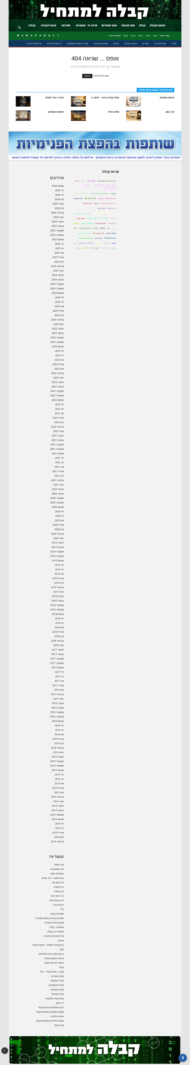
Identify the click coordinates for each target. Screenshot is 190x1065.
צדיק (102, 228)
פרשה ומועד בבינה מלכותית (51, 953)
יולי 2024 (59, 297)
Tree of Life (91, 181)
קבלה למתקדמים (56, 985)
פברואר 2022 (57, 426)
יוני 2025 (59, 248)
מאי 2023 (59, 359)
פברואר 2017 (57, 694)
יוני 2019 (59, 569)
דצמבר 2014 (58, 805)
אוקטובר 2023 (57, 337)
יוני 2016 (59, 729)
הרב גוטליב (59, 891)
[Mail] (40, 36)
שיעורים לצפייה (57, 1016)
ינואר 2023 (58, 377)
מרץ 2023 (59, 368)
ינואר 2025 (58, 270)
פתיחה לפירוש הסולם (54, 962)
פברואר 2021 (57, 480)
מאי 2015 (59, 783)
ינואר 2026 (58, 217)
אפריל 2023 (58, 364)
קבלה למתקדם (57, 980)
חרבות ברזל (58, 904)
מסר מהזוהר (128, 25)
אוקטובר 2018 (57, 605)
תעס (77, 248)
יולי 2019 (59, 564)
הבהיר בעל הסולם (54, 97)
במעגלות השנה (57, 873)
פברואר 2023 (57, 373)
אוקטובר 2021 (57, 444)
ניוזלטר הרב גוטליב (55, 931)
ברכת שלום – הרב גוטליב (52, 877)
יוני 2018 (59, 622)
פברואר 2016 (57, 747)
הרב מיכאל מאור (56, 900)
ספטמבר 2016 (57, 716)
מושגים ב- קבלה (56, 927)
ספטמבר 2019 (57, 556)
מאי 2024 (59, 306)
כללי (62, 909)
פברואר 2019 (57, 587)
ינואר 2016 (58, 752)
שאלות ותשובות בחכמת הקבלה (50, 1011)
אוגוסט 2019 (58, 560)
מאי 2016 (59, 734)
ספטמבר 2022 (57, 395)
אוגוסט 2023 (58, 346)
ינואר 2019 (58, 591)
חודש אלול (113, 111)
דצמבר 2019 (58, 542)
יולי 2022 (59, 404)
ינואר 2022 (58, 431)
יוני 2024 (59, 301)
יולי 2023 (59, 350)
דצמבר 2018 (58, 596)
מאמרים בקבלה (57, 913)
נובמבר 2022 (58, 386)
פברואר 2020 (57, 533)
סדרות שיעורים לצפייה (53, 935)
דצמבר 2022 (58, 382)
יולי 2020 (59, 511)
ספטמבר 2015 (57, 765)
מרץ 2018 (59, 636)
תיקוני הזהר (95, 248)
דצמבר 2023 (58, 328)
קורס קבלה (98, 238)
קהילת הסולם (110, 238)
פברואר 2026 (57, 212)
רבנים (75, 243)
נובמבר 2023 (58, 333)
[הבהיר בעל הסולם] (23, 101)
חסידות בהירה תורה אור (82, 214)
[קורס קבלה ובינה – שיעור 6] (78, 101)
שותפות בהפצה (101, 43)
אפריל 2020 (58, 524)
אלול (83, 181)
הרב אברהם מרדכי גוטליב (107, 199)
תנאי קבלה (59, 1025)
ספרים (61, 940)
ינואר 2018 (58, 645)
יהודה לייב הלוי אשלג (98, 218)
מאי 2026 (59, 199)
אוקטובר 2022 (57, 390)
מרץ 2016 (59, 743)
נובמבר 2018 (58, 600)
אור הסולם (59, 864)
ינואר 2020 (58, 538)
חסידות (66, 25)
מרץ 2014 (59, 836)
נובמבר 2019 (58, 547)
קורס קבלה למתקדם (55, 998)
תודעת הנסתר (105, 248)
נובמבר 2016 (58, 707)
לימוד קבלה (81, 219)
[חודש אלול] (78, 115)
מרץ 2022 (59, 422)
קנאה (114, 243)
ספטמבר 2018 (57, 609)
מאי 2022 (59, 413)
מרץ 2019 (59, 582)
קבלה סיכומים (58, 993)
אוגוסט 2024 (58, 292)
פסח (62, 949)
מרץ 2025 (59, 261)
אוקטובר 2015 (57, 761)
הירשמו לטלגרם (54, 43)
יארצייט (113, 219)
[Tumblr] (22, 36)
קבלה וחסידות (57, 976)
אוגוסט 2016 (58, 721)
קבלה (142, 25)
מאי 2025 (59, 252)
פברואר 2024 (57, 319)
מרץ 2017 (59, 689)
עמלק (114, 228)
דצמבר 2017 (58, 649)
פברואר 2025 (57, 266)
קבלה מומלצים (57, 989)
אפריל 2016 (58, 738)
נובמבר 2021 (58, 440)
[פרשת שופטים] (133, 101)
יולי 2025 (59, 243)
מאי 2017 (59, 680)
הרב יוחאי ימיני (57, 895)
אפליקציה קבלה (34, 43)
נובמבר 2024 (58, 279)
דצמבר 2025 (58, 221)
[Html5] (49, 36)
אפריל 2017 (58, 685)
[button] (19, 26)
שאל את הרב (160, 43)
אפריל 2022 (58, 417)
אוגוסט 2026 (58, 185)
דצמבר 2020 (58, 489)
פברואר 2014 (57, 841)
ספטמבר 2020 (57, 502)
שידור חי (92, 25)
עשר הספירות (109, 25)
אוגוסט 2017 (58, 667)
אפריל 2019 (58, 578)
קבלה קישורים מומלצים (77, 43)
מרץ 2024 (59, 315)
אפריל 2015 (58, 787)
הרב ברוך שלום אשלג (108, 203)
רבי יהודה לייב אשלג (86, 243)
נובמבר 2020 (58, 493)
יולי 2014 (59, 823)
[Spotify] (27, 36)
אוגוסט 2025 (58, 239)
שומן (114, 248)
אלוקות (77, 181)
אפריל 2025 (58, 257)
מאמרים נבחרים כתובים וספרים (50, 918)
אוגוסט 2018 (58, 613)
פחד (108, 228)
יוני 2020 (59, 515)
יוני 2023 (59, 355)
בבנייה (148, 36)
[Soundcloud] (31, 36)
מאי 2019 (59, 573)
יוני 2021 (59, 462)
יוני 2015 (59, 778)
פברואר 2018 (57, 640)
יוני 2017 (59, 676)
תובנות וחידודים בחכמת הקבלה (50, 1020)
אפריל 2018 (58, 631)
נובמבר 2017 (58, 654)
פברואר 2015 (57, 796)
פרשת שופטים (167, 97)
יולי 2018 (59, 618)
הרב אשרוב (59, 886)
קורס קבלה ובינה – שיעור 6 (105, 97)
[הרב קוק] (133, 115)
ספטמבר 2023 (57, 341)
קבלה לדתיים (111, 233)
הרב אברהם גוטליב (82, 194)
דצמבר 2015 (58, 756)
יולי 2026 (59, 190)
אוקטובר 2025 (57, 230)
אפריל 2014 (58, 832)
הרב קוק (170, 111)
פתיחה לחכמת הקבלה (54, 958)
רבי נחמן (60, 1002)
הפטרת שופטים (56, 111)
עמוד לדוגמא (165, 36)
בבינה (155, 36)
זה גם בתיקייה (88, 203)
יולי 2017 (59, 671)
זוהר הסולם (112, 208)
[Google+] (53, 36)
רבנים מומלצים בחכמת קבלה (51, 1007)
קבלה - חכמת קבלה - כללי (85, 228)
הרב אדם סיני (58, 882)
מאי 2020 (59, 520)
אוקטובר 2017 (57, 658)
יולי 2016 (59, 725)
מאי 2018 (59, 627)
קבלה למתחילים (98, 233)
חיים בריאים (102, 208)
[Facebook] (58, 36)
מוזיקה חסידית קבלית (54, 922)
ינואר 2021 (58, 484)
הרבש (97, 203)
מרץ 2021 (59, 475)
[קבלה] (95, 9)
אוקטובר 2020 (57, 498)
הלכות (116, 43)
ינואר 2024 (58, 324)
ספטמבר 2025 (57, 234)
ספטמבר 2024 (57, 288)
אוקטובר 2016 (57, 712)
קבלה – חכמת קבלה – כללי (52, 971)
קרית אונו (107, 243)
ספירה (76, 223)
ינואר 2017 (58, 698)
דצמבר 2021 (58, 435)
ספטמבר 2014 (57, 814)
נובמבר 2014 (58, 810)
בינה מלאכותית (57, 869)
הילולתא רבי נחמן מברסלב (100, 194)
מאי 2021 (59, 466)
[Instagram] (44, 36)
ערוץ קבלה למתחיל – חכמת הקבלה (48, 944)
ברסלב (113, 194)
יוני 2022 (59, 408)
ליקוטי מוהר (112, 223)
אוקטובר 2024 (57, 283)
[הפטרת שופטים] (23, 115)
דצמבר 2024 (58, 275)
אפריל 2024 (58, 310)
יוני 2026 (59, 194)
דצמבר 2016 (58, 703)
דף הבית (87, 76)
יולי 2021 (59, 457)
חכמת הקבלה (157, 25)
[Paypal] (36, 36)
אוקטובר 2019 (57, 551)
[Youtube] (18, 36)
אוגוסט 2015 (58, 770)
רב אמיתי (98, 243)
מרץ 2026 (59, 208)
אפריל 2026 (58, 203)
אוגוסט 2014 (58, 819)
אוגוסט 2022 (58, 399)
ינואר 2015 (58, 801)
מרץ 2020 (59, 529)
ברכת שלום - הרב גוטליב (99, 187)
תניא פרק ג (85, 248)
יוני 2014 (59, 828)
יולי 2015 (59, 774)
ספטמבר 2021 (57, 448)
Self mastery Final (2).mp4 (106, 181)
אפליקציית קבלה (115, 36)
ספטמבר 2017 (57, 663)
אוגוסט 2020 (58, 506)
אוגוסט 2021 (58, 453)
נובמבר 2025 (58, 225)
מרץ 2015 (59, 792)
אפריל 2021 (58, 471)
